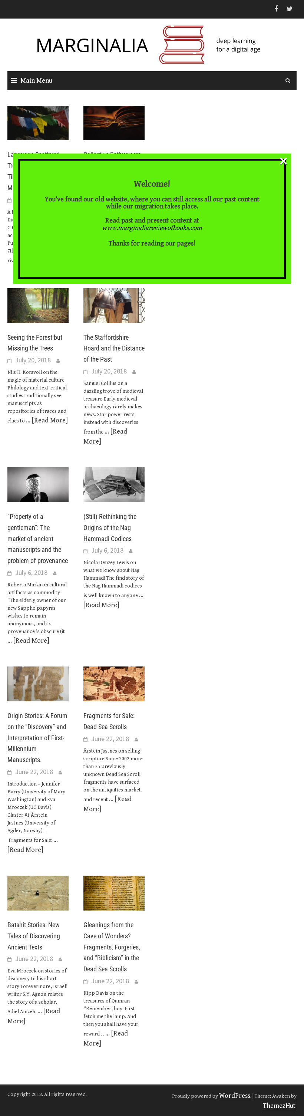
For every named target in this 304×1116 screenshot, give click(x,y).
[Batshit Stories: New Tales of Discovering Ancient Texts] (38, 892)
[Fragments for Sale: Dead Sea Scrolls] (114, 683)
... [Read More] (47, 420)
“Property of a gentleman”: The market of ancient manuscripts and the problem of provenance (37, 539)
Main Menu (36, 81)
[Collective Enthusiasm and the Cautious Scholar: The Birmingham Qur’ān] (114, 122)
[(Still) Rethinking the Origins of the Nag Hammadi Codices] (114, 484)
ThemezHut (279, 1106)
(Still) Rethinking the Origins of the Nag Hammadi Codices (109, 528)
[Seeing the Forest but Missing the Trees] (38, 305)
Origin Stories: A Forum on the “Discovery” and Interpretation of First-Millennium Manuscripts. (37, 738)
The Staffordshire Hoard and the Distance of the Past (114, 348)
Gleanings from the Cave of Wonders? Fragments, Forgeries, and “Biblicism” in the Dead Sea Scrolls (111, 947)
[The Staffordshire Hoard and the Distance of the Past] (114, 305)
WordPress (234, 1096)
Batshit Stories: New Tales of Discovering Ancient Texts (33, 936)
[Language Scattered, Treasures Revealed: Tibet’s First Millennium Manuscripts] (38, 122)
